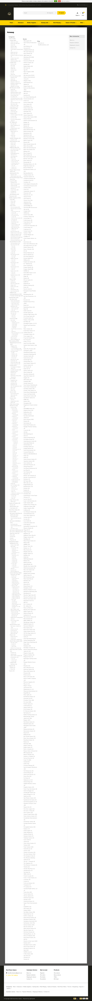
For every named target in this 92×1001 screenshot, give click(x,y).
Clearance (21, 23)
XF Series (14, 117)
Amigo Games (28, 86)
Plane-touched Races (17, 449)
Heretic (14, 623)
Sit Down (27, 778)
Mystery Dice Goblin (30, 609)
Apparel (12, 665)
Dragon (14, 423)
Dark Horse (27, 242)
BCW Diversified (29, 137)
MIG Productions (15, 141)
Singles (14, 327)
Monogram (27, 593)
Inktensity (14, 185)
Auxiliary (13, 145)
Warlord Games (15, 266)
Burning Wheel (28, 173)
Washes (13, 142)
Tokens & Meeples (15, 339)
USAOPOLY (27, 906)
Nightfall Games (28, 624)
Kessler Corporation (30, 477)
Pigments (14, 59)
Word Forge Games (29, 946)
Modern (14, 491)
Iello (26, 435)
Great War (13, 570)
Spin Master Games (30, 798)
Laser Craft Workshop (30, 501)
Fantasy (13, 365)
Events (12, 671)
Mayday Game (28, 551)
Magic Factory (28, 531)
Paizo (26, 644)
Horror (13, 392)
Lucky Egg (27, 524)
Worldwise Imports (29, 948)
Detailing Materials (16, 294)
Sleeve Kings (28, 781)
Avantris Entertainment (30, 120)
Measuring (14, 337)
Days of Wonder (29, 249)
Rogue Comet (28, 745)
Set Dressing (15, 489)
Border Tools (28, 158)
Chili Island (27, 198)
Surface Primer (15, 58)
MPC (26, 602)
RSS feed (56, 979)
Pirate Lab (27, 675)
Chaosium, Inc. (28, 194)
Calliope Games (28, 175)
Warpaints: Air (15, 86)
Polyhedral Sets (15, 322)
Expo (26, 309)
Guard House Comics (30, 396)
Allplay (26, 84)
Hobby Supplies (31, 23)
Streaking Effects (15, 163)
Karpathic (27, 473)
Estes (26, 287)
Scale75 (13, 181)
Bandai (26, 124)
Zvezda (26, 959)
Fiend (14, 433)
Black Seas (14, 633)
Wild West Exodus (29, 932)
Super (13, 202)
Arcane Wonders (29, 98)
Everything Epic (28, 294)
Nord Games (28, 627)
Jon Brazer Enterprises (30, 468)
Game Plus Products (29, 348)
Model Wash (14, 52)
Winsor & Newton (16, 224)
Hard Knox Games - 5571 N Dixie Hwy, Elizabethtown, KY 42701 (25, 5)
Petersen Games (29, 669)
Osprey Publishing (29, 640)
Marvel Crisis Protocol (16, 648)
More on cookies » (65, 1)
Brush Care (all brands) (17, 218)
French (14, 556)
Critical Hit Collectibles (30, 225)
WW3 (13, 546)
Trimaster (27, 879)
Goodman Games (29, 388)
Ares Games (28, 104)
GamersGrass (28, 358)
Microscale (27, 571)
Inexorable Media (29, 443)
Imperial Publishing (29, 437)
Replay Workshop (29, 729)
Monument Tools (29, 600)
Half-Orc (15, 452)
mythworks (27, 615)
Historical (14, 659)
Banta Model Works (29, 129)
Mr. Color (13, 123)
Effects (13, 157)
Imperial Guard (16, 593)
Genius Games (28, 370)
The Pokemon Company (30, 865)
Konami (27, 488)
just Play (27, 470)
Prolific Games (28, 703)
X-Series (13, 116)
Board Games (14, 506)
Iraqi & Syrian (15, 567)
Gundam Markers (15, 128)
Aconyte (26, 64)
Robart (26, 742)
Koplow (14, 331)
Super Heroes (14, 499)
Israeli (14, 564)
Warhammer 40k (15, 302)
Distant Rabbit (28, 258)
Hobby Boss (28, 412)
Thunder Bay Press (29, 868)
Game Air (14, 46)
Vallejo (13, 40)
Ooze (13, 469)
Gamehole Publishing (30, 354)
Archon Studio (28, 102)
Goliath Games (28, 383)
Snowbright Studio (29, 792)
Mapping (14, 345)
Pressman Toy (28, 698)
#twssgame (27, 40)
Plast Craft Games (29, 676)
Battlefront (14, 306)
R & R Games (28, 709)
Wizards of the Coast (30, 941)
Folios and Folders (15, 362)
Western (14, 487)
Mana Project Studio (30, 540)
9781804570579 (29, 50)
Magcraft (27, 530)
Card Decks (14, 351)
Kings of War (14, 636)
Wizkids (27, 943)
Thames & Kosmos (29, 852)
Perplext (27, 665)
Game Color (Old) (15, 43)
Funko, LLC (27, 341)
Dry (12, 71)
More (81, 23)
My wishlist (43, 979)
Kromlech (13, 652)
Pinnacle (27, 673)
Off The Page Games (30, 633)
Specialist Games (15, 304)
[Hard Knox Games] (9, 14)
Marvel (13, 501)
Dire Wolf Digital (29, 256)
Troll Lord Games (29, 883)
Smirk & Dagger (28, 790)
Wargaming (13, 541)
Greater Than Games (30, 390)
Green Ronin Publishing (30, 392)
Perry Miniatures (29, 667)
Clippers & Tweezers (16, 234)
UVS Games (27, 908)
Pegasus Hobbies (29, 655)
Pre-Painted (15, 415)
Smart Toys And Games (30, 789)
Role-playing (57, 23)
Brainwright (27, 162)
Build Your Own (14, 533)
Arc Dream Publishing (30, 97)
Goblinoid (15, 465)
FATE (12, 399)
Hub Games (27, 423)
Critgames (27, 223)
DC (25, 251)
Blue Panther (28, 155)
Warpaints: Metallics (16, 83)
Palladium (13, 372)
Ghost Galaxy (28, 372)
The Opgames (28, 863)
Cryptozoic (27, 229)
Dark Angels (15, 584)
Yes (55, 1)
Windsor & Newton (15, 138)
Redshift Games (28, 723)
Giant (14, 436)
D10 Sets (14, 326)
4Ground (13, 282)
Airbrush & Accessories (16, 240)
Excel (26, 305)
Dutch (14, 557)
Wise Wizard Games (29, 937)
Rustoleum (13, 129)
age (25, 69)
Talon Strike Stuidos (30, 843)
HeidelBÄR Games (29, 408)
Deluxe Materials (29, 252)
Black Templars (16, 590)
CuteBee (27, 236)
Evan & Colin (28, 289)
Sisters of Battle (15, 595)
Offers (55, 977)
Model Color (14, 42)
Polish (14, 551)
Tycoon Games (28, 894)
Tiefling (15, 447)
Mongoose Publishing (30, 591)
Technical (13, 70)
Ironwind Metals (29, 452)
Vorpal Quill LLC (28, 914)
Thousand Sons (15, 583)
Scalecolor (14, 182)
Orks (14, 600)
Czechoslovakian (15, 552)
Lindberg (27, 510)
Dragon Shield (28, 269)
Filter (13, 165)
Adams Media (28, 66)
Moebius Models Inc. (30, 589)
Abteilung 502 (14, 173)
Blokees (27, 151)
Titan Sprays (14, 156)
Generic (13, 398)
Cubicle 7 (27, 233)
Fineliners (14, 139)
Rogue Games (28, 747)
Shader (13, 151)
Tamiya (13, 113)
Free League (28, 336)
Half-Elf (15, 453)
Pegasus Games (28, 653)
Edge (26, 276)
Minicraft (27, 584)
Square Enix (27, 807)
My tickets (42, 977)
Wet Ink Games (28, 926)
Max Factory (27, 550)
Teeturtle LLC (28, 848)
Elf (14, 451)
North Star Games (29, 629)
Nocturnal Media (29, 626)
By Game (13, 299)
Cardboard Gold (28, 180)
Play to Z (27, 684)
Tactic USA (27, 839)
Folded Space (28, 332)
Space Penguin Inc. (29, 794)
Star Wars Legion (29, 809)
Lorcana (26, 519)
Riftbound (27, 734)
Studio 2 (27, 828)
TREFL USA (27, 874)
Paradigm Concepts (29, 647)
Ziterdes (27, 957)
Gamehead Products (30, 352)
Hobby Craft (28, 414)
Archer (26, 100)
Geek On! (27, 368)
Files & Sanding (15, 207)
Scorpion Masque (29, 765)
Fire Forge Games (29, 316)
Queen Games (28, 707)
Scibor (26, 763)
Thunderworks (28, 870)
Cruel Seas (14, 630)
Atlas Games (28, 113)
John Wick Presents (29, 464)
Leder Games (28, 502)
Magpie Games (28, 537)
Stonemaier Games (29, 821)
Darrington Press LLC (30, 245)
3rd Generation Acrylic (16, 98)
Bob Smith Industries (30, 156)
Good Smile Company (30, 386)
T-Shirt (12, 669)
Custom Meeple (28, 234)
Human (14, 448)
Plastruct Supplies (29, 682)
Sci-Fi (12, 378)
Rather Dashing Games (30, 714)
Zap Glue (27, 955)
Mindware (27, 580)
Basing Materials (15, 241)
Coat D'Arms (14, 107)
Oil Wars (14, 563)
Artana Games (28, 108)
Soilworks (13, 192)
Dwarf (14, 454)
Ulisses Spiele (28, 896)
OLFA (26, 636)
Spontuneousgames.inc (30, 801)
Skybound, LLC (28, 780)
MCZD (26, 557)
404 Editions (28, 46)
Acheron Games (28, 62)
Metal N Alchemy (15, 184)
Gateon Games (28, 365)
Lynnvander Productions (30, 526)
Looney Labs (28, 517)
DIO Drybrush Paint (15, 149)
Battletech (14, 664)
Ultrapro (27, 899)
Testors (13, 135)
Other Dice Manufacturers (17, 332)
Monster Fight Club (30, 595)
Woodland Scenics (15, 275)
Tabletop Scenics (29, 838)
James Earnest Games (30, 459)
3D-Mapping (14, 347)
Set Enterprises (28, 771)
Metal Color (14, 53)
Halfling (15, 450)
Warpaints (14, 77)
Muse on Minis (28, 607)
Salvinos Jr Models (29, 756)
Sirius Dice (14, 335)
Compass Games (29, 216)
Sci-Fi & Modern (15, 485)
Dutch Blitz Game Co (30, 272)
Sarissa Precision (29, 758)
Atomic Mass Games (16, 641)
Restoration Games (29, 731)
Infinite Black (28, 444)
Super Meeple (28, 832)
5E (13, 352)
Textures (14, 159)
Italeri (26, 455)
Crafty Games (28, 220)
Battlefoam (28, 133)
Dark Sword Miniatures (30, 243)
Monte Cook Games (30, 598)
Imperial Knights (16, 598)
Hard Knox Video (14, 510)
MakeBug (27, 539)
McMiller (27, 555)
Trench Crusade (28, 876)
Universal (13, 318)
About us (72, 40)
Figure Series (14, 105)
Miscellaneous (14, 194)
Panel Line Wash (15, 160)
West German (15, 555)
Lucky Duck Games (29, 522)
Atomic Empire (28, 115)
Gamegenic (28, 350)
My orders (42, 975)
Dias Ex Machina (28, 254)
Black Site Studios (29, 149)
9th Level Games (29, 51)
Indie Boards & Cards (30, 441)
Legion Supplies (29, 508)
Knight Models (28, 484)
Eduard (26, 278)
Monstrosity (15, 466)
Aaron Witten (28, 53)
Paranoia (14, 357)
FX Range (13, 191)
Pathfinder (14, 355)
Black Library (28, 146)
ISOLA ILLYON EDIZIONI (30, 454)
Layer (13, 67)
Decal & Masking (15, 238)
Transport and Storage (16, 295)
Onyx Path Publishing (30, 638)
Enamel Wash (15, 161)
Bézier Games (28, 140)
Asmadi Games (28, 109)
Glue (12, 199)
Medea (27, 560)
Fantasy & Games (15, 186)
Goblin (14, 456)
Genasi (14, 457)
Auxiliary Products (15, 102)
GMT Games (28, 379)
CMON (26, 213)
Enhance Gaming (29, 285)
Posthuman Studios (29, 696)
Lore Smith (27, 521)
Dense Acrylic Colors (16, 176)
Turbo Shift (14, 111)
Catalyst (13, 662)
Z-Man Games (28, 953)
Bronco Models (28, 167)
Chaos (14, 577)
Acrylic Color (14, 150)
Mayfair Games (28, 553)
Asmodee (27, 111)
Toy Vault (27, 872)
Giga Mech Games (29, 376)
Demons (14, 579)
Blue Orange (28, 153)
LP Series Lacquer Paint (16, 114)
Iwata (26, 457)
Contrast (13, 64)
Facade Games (28, 312)
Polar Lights (27, 694)
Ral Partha (27, 713)
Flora (13, 246)
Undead (14, 476)
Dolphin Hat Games (29, 261)
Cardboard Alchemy (29, 178)
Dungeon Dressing (16, 479)
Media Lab (27, 562)
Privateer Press (29, 700)
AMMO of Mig (15, 228)
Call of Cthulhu (15, 393)
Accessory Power (29, 60)
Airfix (26, 73)
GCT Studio (27, 367)
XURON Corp (28, 952)
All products (57, 973)
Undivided (15, 580)
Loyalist (14, 621)
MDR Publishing (28, 559)
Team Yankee (15, 308)
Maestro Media (28, 528)
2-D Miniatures (15, 494)
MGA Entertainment (29, 568)
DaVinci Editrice (28, 247)
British (14, 558)
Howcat (26, 421)
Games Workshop (15, 300)
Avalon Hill (27, 118)
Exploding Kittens (29, 307)
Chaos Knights (15, 578)
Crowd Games (28, 227)
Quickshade (14, 80)
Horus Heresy (15, 620)
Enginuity (27, 283)
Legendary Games (29, 506)
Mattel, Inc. (27, 548)
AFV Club (27, 68)
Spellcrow (13, 654)
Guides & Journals (15, 363)
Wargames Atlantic (29, 919)
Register (42, 973)
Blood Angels (16, 592)
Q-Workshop (28, 705)
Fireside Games (28, 318)
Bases (13, 279)
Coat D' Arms (15, 214)
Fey (13, 429)
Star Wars (13, 313)
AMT (26, 93)
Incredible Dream (29, 439)
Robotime (27, 743)
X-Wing (14, 317)
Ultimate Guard (29, 897)
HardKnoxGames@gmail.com (15, 973)
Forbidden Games (29, 334)
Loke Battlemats (29, 513)
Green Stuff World (29, 394)
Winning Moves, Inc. (29, 934)
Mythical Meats (28, 613)
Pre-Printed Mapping (16, 348)
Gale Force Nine (15, 244)
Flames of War (15, 307)
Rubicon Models (29, 754)
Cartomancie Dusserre (30, 185)
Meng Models (28, 564)
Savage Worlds (15, 401)
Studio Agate (28, 830)
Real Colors (14, 104)
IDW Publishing (28, 434)
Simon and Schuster (29, 774)
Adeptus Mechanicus (16, 594)
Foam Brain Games (29, 330)
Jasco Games (28, 463)
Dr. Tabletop (28, 263)
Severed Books (28, 772)
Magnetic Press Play (30, 535)
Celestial (14, 416)
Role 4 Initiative (28, 749)
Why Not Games (28, 930)
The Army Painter (15, 76)
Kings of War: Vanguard (16, 639)
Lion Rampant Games (30, 511)
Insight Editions (28, 448)
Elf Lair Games (28, 280)
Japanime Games (29, 461)
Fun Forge (27, 339)
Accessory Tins (15, 359)
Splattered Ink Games (30, 799)
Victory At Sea (14, 629)
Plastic (13, 201)
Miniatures (14, 405)
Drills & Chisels (15, 231)
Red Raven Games (29, 722)
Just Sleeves (28, 472)
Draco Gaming (28, 265)
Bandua (26, 126)
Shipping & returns (74, 45)
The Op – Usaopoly (29, 861)
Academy (27, 59)
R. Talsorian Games (30, 711)
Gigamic (26, 377)
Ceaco (26, 189)
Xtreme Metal (14, 95)
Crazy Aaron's (28, 222)
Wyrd (12, 288)
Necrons (14, 603)
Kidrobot (27, 479)
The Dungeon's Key (29, 856)
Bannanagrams (28, 127)
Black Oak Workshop (30, 147)
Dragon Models (28, 267)
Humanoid (14, 439)
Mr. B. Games (28, 604)
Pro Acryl (27, 702)
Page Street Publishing (30, 642)
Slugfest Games (29, 787)
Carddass (27, 182)
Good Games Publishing (30, 385)
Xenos (14, 599)
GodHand (14, 223)
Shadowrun (14, 380)
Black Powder (14, 632)
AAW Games (27, 55)
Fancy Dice (14, 336)
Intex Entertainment (29, 450)
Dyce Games (28, 274)
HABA (26, 399)
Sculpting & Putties (16, 235)
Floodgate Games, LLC (30, 323)
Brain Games (28, 160)
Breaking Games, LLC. (30, 164)
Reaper (13, 285)
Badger (26, 122)
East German (15, 550)
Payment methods (74, 42)
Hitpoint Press (28, 410)
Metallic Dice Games (30, 566)
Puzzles (12, 504)
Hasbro (13, 483)
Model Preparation (15, 125)
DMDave (27, 260)
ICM (25, 432)
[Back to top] (87, 996)
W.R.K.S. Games (28, 915)
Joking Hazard (28, 466)
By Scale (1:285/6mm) (16, 531)
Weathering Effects (15, 61)
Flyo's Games (28, 329)
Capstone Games (29, 176)
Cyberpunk (14, 384)
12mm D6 (14, 325)
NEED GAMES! (28, 620)
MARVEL (27, 544)
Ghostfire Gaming (29, 374)
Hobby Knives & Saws (16, 232)
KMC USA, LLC (28, 482)
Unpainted (15, 412)
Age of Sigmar (15, 303)
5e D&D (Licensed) (16, 369)
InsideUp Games (29, 446)
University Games (29, 901)
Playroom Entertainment (30, 691)
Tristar (26, 881)
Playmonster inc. (29, 689)
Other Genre (14, 404)
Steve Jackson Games (30, 816)
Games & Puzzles (70, 23)
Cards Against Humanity (30, 184)
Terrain (12, 511)
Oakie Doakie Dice (29, 631)
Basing (13, 204)
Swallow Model (28, 834)
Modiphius (28, 588)
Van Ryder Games (29, 912)
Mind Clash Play (28, 578)
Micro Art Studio (15, 283)
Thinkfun (27, 867)
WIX (25, 939)
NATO (14, 553)
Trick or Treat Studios (30, 877)
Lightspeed (32, 998)
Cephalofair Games (29, 191)
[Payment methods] (86, 998)
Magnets (13, 292)
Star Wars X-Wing (29, 810)
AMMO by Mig (14, 147)
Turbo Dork (14, 108)
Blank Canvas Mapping (17, 349)
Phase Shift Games (29, 671)
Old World (28, 635)
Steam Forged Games (30, 814)
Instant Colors (14, 189)
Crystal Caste (28, 231)
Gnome (14, 464)
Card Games (13, 508)
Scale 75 (27, 760)
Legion (13, 315)
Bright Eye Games (29, 165)
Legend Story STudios (30, 504)
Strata (13, 247)
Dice (13, 320)
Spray (13, 44)
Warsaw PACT (15, 547)
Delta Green (14, 395)
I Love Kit (27, 430)
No (59, 1)
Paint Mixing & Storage (16, 237)
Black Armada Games (30, 144)
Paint (11, 23)
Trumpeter (27, 885)
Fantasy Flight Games (30, 314)
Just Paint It (14, 528)
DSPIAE (26, 271)
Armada (14, 314)
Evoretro (27, 300)
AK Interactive (15, 87)
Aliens (13, 390)
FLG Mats (27, 321)
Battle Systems (28, 131)
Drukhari (14, 605)
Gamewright (27, 359)
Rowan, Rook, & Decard (30, 751)
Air (12, 72)
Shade (13, 68)
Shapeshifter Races (16, 463)
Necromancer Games (30, 617)
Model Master (14, 131)
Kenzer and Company (30, 475)
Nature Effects (15, 164)
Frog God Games (29, 338)
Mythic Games (28, 611)
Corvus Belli (27, 218)
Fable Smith (27, 310)
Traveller (13, 381)
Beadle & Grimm (29, 138)
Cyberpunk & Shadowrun (17, 493)
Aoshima (27, 95)
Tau (13, 607)
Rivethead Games (29, 740)
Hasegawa (27, 403)
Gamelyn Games (28, 356)
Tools (13, 205)
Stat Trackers (28, 812)
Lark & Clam (27, 499)
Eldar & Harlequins (16, 604)
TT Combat (27, 886)
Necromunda (15, 612)
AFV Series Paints (16, 93)
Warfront (13, 188)
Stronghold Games (29, 827)
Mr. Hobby (13, 122)
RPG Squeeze (28, 752)
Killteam (14, 575)
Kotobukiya (27, 492)
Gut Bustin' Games (29, 397)
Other (13, 310)
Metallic (13, 110)
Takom (26, 841)
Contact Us (72, 47)
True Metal (14, 96)
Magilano (27, 533)
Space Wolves (16, 591)
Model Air (14, 47)
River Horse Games (30, 738)
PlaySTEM (27, 693)
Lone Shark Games (29, 515)
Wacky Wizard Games (30, 917)
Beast (14, 413)
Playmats (13, 539)
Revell (26, 732)
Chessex (14, 321)
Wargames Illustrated (30, 921)
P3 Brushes (14, 219)
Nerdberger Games (29, 622)
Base (13, 65)
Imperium (14, 585)
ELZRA (26, 281)
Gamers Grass (14, 270)
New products (57, 975)
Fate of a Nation (15, 571)
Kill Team (27, 481)
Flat (11, 538)
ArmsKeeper (28, 106)
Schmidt (27, 761)
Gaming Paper (28, 361)
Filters (13, 144)
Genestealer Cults (16, 606)
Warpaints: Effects (15, 81)
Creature (14, 408)
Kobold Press (28, 486)
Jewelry (12, 667)
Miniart (26, 582)
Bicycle (26, 142)
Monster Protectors (30, 597)
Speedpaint (14, 84)
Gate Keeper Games (30, 363)
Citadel (13, 62)
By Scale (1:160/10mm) (16, 530)
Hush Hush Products (29, 425)
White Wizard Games (30, 928)
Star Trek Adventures (16, 386)
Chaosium (27, 193)
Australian (14, 562)
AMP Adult (27, 91)
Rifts (13, 389)
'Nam (12, 568)
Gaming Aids (44, 23)
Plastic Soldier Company (16, 655)
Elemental (14, 426)
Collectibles (14, 360)
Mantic (12, 635)
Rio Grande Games (29, 736)
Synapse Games (28, 836)
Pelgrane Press (28, 656)
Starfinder (14, 356)
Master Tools (28, 546)
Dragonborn (15, 455)
